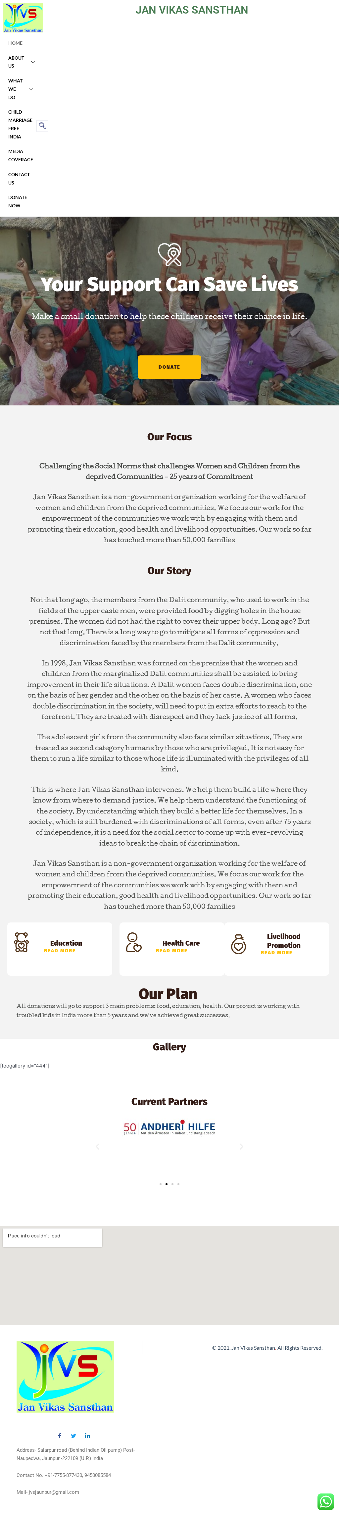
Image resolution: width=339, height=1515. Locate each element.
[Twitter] (73, 1434)
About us (16, 62)
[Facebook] (60, 1434)
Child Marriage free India (20, 124)
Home (15, 43)
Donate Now (17, 201)
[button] (97, 1146)
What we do (15, 89)
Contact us (19, 178)
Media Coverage (20, 155)
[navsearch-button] (42, 126)
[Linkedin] (87, 1434)
